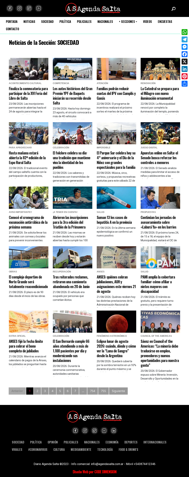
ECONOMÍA (112, 442)
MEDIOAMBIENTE (81, 449)
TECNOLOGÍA (105, 449)
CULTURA (59, 449)
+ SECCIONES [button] (127, 22)
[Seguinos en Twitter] (29, 8)
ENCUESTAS (165, 22)
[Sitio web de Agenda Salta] (93, 8)
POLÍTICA (65, 22)
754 (92, 391)
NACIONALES (105, 22)
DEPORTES (131, 442)
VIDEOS (147, 22)
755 (103, 391)
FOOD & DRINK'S (128, 449)
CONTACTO (12, 29)
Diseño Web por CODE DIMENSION (94, 471)
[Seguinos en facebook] (9, 8)
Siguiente (118, 391)
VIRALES (17, 449)
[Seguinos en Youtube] (38, 8)
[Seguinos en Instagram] (19, 8)
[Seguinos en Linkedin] (113, 430)
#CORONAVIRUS (37, 449)
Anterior (17, 391)
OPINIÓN (53, 442)
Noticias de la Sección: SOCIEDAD (44, 42)
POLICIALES (84, 22)
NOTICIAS (29, 22)
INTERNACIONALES (154, 442)
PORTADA (12, 22)
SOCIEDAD (47, 22)
